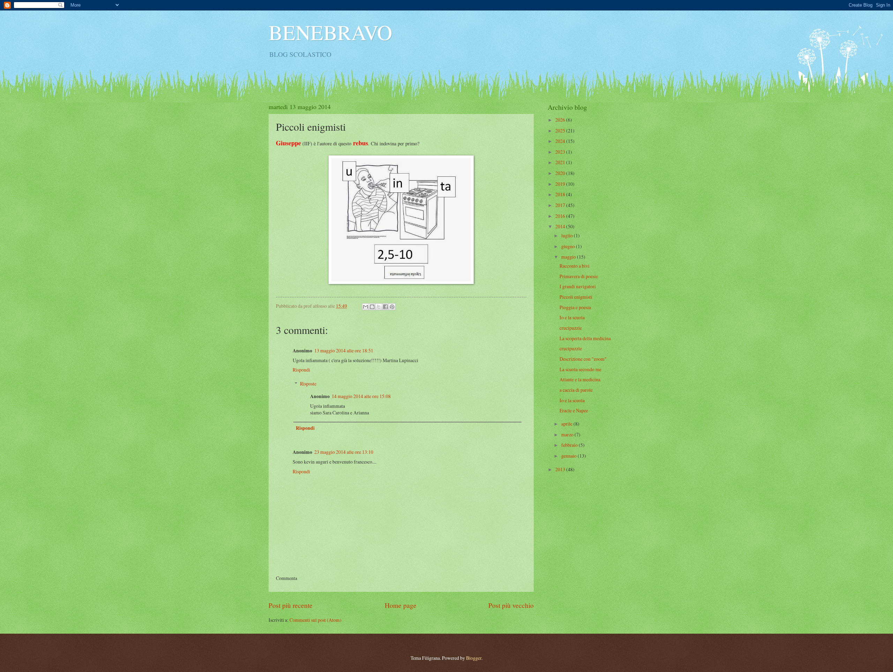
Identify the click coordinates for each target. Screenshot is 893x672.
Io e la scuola (572, 317)
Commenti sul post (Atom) (316, 620)
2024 (560, 141)
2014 (560, 226)
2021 (560, 162)
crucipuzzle (571, 327)
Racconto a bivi (575, 265)
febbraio (570, 445)
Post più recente (291, 605)
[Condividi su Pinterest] (392, 306)
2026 (560, 119)
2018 (560, 194)
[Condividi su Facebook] (385, 306)
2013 (560, 469)
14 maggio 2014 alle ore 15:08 (361, 396)
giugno (568, 246)
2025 (560, 130)
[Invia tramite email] (365, 306)
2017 (560, 205)
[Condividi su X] (378, 306)
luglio (567, 235)
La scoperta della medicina (585, 338)
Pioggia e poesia (575, 307)
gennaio (569, 455)
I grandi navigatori (578, 286)
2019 (560, 184)
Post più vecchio (511, 605)
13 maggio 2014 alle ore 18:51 (343, 350)
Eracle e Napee (574, 410)
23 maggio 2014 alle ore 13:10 (343, 452)
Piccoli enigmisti (576, 296)
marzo (568, 434)
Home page (401, 605)
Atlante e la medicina (580, 379)
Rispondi (301, 369)
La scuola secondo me (580, 369)
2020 (560, 173)
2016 (560, 216)
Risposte (308, 383)
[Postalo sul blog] (372, 306)
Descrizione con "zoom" (583, 359)
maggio (569, 256)
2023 (560, 151)
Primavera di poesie (579, 276)
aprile (567, 423)
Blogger (473, 658)
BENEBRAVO (330, 32)
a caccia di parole (576, 390)
